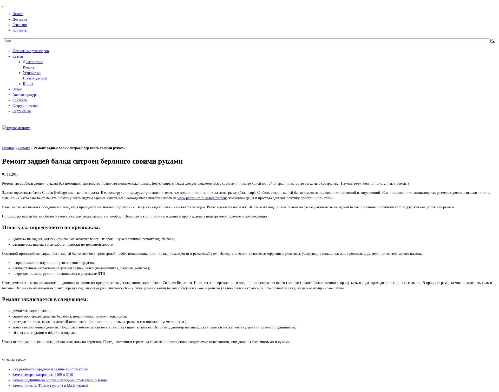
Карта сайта (21, 111)
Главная (8, 148)
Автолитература (24, 95)
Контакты (19, 30)
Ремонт (28, 67)
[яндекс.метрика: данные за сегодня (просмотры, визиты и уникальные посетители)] (16, 128)
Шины (28, 84)
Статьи (17, 56)
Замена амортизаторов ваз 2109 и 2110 (42, 375)
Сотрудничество (25, 106)
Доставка (19, 19)
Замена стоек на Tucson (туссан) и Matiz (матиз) (50, 386)
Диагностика (33, 62)
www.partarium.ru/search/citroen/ (202, 198)
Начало (17, 14)
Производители (35, 78)
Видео (17, 89)
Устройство (32, 73)
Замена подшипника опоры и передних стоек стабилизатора (59, 380)
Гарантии (19, 25)
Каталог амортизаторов (30, 51)
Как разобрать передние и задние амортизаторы (50, 369)
